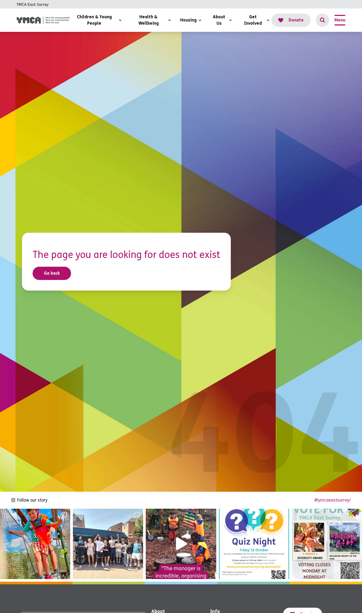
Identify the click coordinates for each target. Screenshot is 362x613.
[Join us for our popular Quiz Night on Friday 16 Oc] (254, 544)
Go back (52, 273)
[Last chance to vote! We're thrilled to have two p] (327, 544)
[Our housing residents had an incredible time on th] (108, 544)
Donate (296, 20)
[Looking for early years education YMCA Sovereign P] (181, 544)
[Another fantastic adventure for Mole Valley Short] (35, 544)
